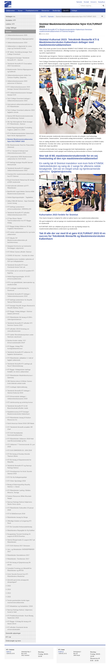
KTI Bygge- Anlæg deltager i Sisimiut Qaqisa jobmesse (19, 312)
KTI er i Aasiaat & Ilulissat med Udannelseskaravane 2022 (17, 152)
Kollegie (74, 10)
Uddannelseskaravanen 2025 (17, 35)
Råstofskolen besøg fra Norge (17, 517)
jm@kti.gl (61, 651)
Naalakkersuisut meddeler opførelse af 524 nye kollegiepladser (20, 260)
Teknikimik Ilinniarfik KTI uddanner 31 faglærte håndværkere (20, 353)
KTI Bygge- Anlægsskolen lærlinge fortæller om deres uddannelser (19, 371)
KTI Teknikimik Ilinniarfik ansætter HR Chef (20, 428)
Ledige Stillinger (11, 28)
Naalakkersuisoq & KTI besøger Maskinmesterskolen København (18, 413)
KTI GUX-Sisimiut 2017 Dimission (18, 546)
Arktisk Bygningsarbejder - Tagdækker (20, 197)
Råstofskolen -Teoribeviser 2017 (18, 559)
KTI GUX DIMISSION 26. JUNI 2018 (19, 450)
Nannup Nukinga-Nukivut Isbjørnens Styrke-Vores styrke (19, 503)
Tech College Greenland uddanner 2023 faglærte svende (21, 111)
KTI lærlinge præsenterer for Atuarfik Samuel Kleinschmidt (19, 301)
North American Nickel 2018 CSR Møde (20, 423)
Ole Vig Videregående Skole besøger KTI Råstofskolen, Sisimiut (20, 123)
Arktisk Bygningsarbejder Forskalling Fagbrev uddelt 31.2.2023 (19, 129)
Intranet (93, 2)
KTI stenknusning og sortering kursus (20, 402)
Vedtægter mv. (10, 16)
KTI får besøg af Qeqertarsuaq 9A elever (18, 563)
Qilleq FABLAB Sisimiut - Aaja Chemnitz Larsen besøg (20, 202)
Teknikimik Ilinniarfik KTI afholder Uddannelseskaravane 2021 (18, 214)
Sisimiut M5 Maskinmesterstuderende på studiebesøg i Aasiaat (20, 117)
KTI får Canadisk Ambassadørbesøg (19, 527)
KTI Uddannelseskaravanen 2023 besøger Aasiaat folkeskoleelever (18, 88)
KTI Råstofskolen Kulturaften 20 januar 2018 (20, 509)
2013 (9, 593)
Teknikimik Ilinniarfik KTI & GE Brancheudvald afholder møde (17, 407)
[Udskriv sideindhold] (102, 16)
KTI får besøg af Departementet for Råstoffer (19, 461)
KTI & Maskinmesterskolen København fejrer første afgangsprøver (20, 134)
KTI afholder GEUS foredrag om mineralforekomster (18, 330)
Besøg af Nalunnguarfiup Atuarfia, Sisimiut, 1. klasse (18, 486)
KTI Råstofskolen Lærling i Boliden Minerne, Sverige (19, 491)
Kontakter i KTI (11, 20)
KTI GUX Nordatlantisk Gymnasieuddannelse (15, 434)
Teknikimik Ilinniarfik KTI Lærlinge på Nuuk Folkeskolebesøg (19, 365)
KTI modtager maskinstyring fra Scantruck (18, 289)
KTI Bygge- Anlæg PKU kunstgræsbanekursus (15, 347)
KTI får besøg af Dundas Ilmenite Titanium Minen (18, 455)
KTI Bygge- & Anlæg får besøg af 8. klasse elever (19, 622)
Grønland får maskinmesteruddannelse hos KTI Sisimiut (20, 175)
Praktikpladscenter (32, 10)
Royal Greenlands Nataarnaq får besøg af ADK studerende (20, 181)
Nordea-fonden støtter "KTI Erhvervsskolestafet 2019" (16, 342)
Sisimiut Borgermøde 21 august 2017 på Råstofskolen (21, 541)
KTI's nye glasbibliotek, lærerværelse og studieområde (20, 283)
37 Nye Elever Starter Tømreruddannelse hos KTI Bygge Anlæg (19, 221)
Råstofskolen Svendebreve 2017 (18, 555)
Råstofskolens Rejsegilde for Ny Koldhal (20, 530)
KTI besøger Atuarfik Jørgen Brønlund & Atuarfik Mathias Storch (21, 307)
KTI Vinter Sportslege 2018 (16, 481)
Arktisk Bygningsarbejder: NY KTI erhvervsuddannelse (18, 278)
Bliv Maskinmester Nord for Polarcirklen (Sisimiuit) (20, 146)
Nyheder (79, 2)
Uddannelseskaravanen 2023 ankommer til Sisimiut (17, 82)
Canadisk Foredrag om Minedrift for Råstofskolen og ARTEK (19, 569)
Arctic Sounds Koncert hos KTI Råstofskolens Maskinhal (17, 575)
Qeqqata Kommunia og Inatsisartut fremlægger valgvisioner (19, 247)
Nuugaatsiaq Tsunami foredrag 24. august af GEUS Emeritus (19, 535)
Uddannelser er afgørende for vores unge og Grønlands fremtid (19, 47)
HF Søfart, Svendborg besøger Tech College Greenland (19, 53)
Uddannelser (10, 10)
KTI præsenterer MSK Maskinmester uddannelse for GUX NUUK (19, 158)
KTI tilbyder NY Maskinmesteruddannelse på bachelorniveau (17, 240)
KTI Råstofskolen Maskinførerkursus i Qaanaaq (20, 376)
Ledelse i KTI (10, 24)
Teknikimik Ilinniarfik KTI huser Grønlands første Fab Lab (17, 266)
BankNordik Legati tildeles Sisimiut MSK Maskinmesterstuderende (20, 193)
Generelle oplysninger (13, 633)
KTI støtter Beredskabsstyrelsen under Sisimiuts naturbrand (20, 336)
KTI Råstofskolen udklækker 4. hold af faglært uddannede (20, 359)
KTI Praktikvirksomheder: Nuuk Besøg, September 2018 (20, 617)
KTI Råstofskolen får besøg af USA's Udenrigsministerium (19, 318)
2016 (9, 597)
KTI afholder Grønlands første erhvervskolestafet (17, 628)
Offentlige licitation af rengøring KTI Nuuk (19, 522)
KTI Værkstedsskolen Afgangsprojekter (20, 39)
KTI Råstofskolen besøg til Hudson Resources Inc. (19, 419)
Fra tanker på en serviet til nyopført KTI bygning (20, 272)
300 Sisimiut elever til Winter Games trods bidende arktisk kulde (19, 382)
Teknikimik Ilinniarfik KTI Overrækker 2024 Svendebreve (19, 65)
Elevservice (45, 10)
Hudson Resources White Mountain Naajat (19, 497)
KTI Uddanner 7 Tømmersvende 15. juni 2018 (21, 446)
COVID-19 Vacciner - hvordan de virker (20, 255)
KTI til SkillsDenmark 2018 (16, 513)
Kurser (20, 10)
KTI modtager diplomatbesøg (17, 387)
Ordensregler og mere (13, 641)
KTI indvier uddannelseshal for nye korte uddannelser (21, 233)
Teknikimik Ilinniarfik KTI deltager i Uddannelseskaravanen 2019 (18, 295)
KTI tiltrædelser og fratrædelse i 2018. (20, 606)
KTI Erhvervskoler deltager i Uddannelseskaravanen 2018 (17, 397)
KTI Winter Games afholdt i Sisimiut (19, 252)
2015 (9, 586)
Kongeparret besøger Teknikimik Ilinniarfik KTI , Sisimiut (18, 59)
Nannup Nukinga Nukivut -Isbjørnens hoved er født (19, 611)
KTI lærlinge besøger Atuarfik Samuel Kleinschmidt (20, 163)
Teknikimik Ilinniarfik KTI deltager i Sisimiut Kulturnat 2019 (18, 392)
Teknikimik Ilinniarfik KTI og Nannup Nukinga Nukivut (19, 467)
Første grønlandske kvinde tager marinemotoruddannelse (18, 601)
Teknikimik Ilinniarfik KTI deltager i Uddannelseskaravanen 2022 (18, 169)
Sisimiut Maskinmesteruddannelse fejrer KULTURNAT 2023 (20, 140)
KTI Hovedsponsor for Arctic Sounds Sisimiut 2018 (19, 472)
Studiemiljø (56, 10)
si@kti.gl (8, 651)
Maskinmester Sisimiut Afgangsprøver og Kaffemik (20, 70)
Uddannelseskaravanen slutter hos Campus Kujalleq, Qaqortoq (19, 76)
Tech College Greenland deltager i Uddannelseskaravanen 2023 (19, 100)
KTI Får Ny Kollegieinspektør (17, 477)
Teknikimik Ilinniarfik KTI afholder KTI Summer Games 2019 (19, 324)
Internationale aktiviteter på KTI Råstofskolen (18, 187)
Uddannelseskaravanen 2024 (17, 42)
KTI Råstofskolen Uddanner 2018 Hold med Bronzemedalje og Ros (20, 440)
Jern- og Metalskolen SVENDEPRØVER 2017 (20, 550)
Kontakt (86, 2)
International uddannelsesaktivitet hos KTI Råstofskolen (20, 105)
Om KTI (66, 10)
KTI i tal (8, 637)
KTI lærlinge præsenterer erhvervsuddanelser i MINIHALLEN (19, 208)
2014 (9, 589)
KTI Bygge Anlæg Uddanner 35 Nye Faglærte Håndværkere (19, 227)
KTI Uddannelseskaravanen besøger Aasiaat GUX (19, 94)
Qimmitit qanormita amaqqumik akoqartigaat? (18, 581)
